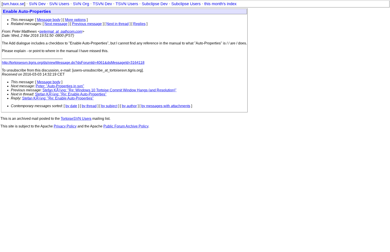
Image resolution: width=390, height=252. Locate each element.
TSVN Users (127, 4)
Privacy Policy (65, 126)
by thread (89, 106)
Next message (55, 24)
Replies (139, 24)
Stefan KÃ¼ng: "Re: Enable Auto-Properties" (71, 94)
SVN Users (59, 4)
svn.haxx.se (13, 4)
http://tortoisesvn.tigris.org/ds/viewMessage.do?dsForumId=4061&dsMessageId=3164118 (73, 63)
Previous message (87, 24)
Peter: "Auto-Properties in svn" (60, 86)
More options (75, 20)
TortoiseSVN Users (76, 118)
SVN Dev (37, 4)
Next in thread (117, 24)
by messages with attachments (165, 106)
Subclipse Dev (155, 4)
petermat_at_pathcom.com (61, 31)
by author (129, 106)
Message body (48, 20)
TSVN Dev (102, 4)
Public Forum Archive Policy (125, 126)
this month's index (220, 4)
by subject (109, 106)
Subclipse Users (186, 4)
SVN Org (81, 4)
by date (71, 106)
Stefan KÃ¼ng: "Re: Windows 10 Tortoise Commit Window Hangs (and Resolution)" (109, 90)
